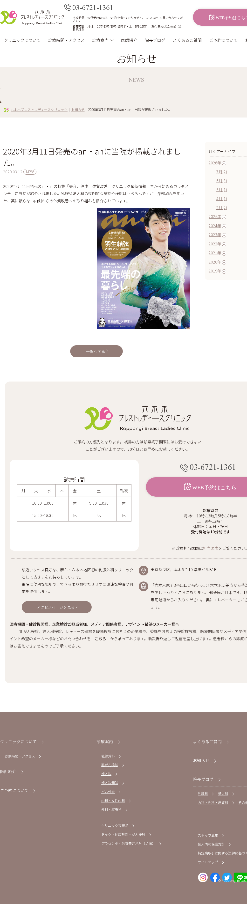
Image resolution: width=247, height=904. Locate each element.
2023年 (215, 234)
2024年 (215, 225)
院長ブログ (155, 40)
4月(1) (221, 198)
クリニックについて (22, 40)
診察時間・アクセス (20, 756)
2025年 (215, 216)
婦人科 (106, 773)
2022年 (215, 244)
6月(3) (221, 181)
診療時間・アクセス (66, 40)
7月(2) (221, 172)
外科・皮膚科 (111, 809)
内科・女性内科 (113, 800)
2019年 (215, 271)
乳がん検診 (109, 764)
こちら (149, 17)
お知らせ (78, 109)
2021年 (215, 253)
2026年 (215, 163)
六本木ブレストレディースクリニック (39, 109)
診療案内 (100, 40)
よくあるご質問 (187, 40)
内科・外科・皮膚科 (213, 802)
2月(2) (221, 207)
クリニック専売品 (114, 825)
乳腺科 (203, 793)
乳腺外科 (108, 756)
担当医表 (210, 548)
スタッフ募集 (208, 835)
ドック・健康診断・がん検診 (123, 834)
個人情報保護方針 (211, 844)
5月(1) (221, 189)
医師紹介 (129, 40)
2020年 (215, 262)
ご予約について (223, 40)
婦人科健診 (109, 782)
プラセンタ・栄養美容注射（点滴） (128, 843)
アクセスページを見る (56, 607)
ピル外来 (108, 791)
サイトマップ (208, 862)
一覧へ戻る (95, 351)
